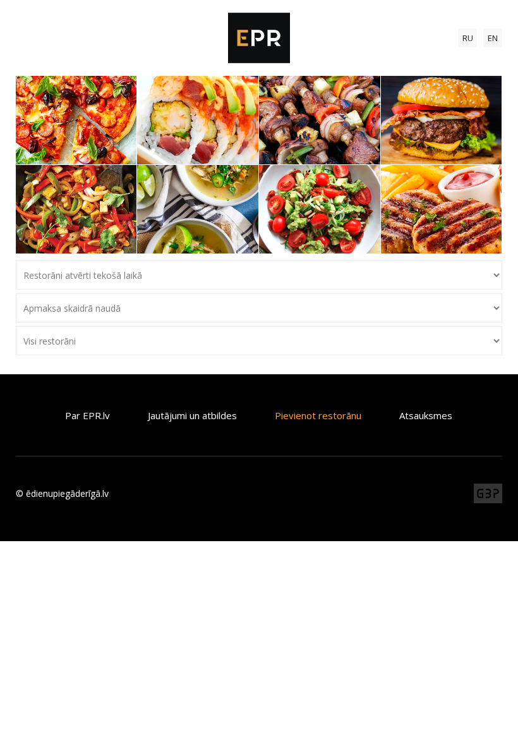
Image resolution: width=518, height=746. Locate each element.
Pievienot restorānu (318, 415)
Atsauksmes (425, 415)
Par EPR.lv (87, 415)
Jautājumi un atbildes (192, 415)
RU (467, 38)
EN (493, 38)
